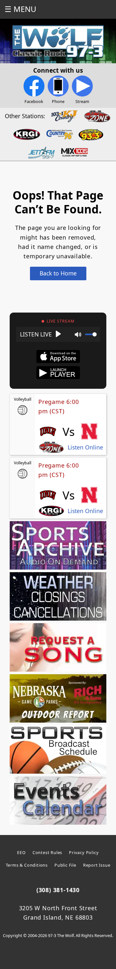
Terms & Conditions (27, 865)
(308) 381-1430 (58, 890)
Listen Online (85, 447)
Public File (65, 865)
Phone (58, 101)
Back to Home (58, 273)
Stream (82, 101)
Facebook (33, 101)
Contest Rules (47, 852)
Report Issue (97, 865)
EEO (21, 852)
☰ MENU (20, 9)
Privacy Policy (84, 852)
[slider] (91, 334)
